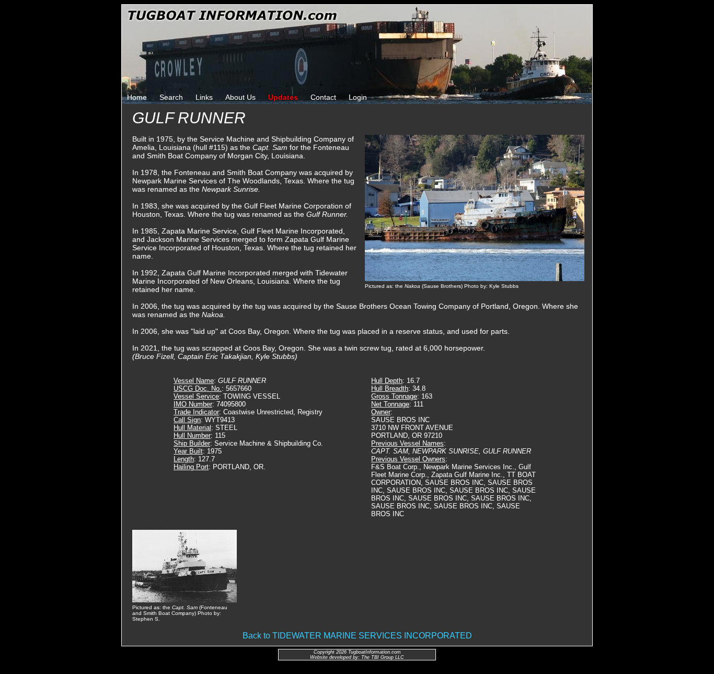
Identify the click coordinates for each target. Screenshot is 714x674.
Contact (323, 97)
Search (171, 97)
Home (137, 97)
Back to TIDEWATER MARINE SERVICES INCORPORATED (357, 635)
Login (358, 97)
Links (204, 97)
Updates (283, 97)
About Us (240, 97)
